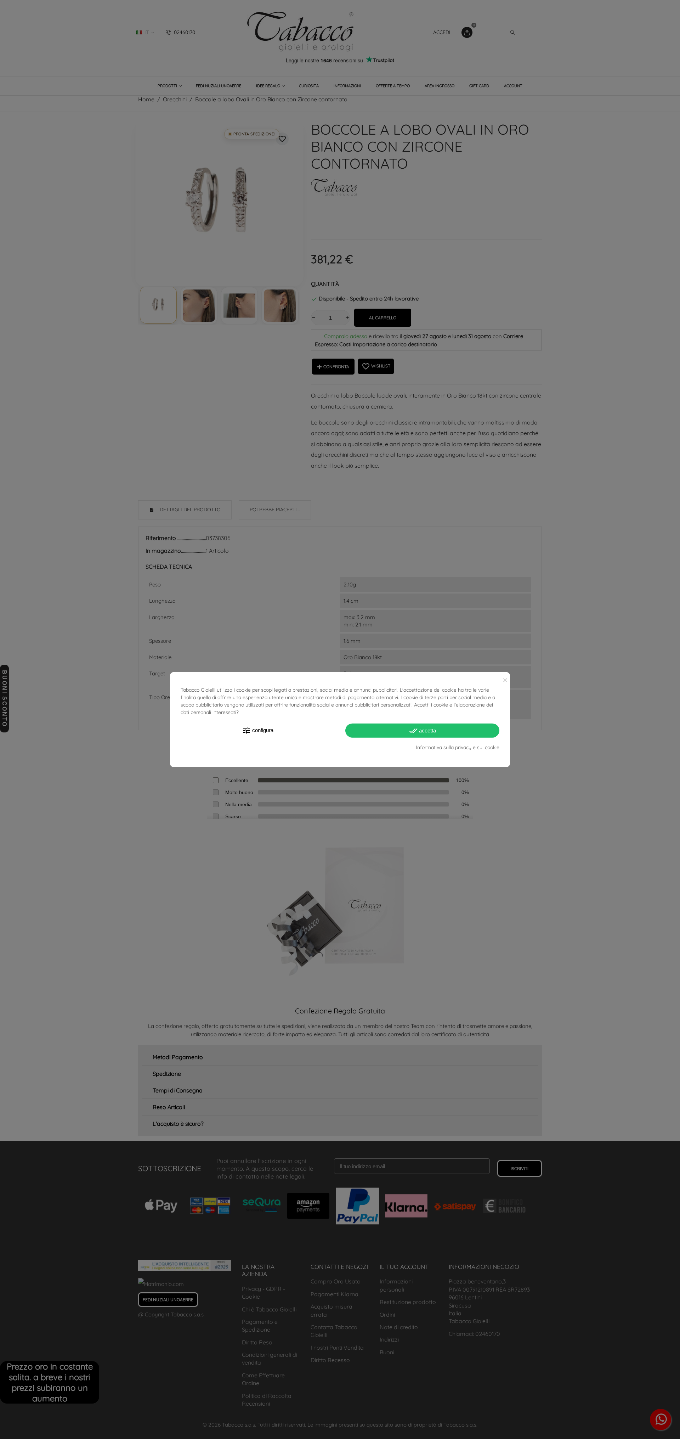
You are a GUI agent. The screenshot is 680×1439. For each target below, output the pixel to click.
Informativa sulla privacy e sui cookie (457, 747)
